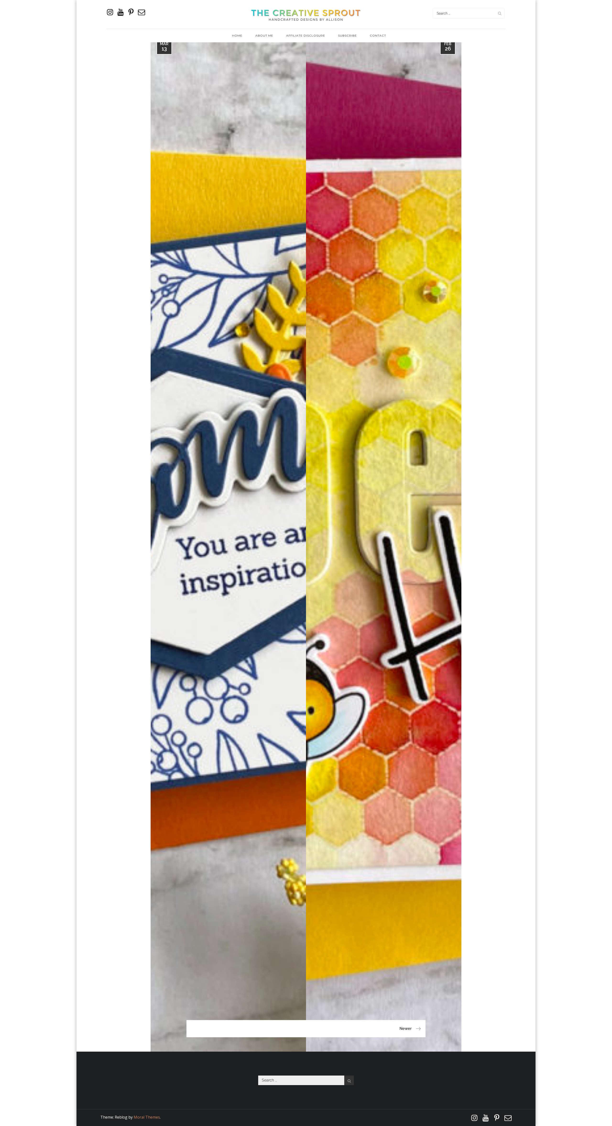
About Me (264, 35)
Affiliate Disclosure (305, 35)
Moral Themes (147, 1117)
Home (237, 35)
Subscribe (347, 35)
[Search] (499, 13)
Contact (378, 35)
